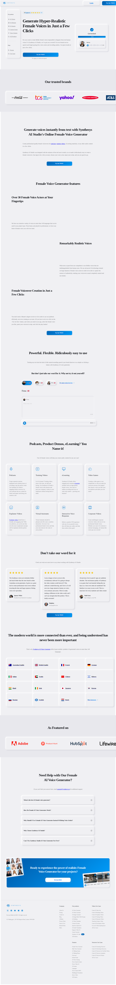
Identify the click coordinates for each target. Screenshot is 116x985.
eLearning (77, 483)
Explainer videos (13, 520)
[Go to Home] (9, 3)
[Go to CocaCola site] (20, 98)
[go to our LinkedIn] (22, 910)
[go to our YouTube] (15, 910)
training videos (61, 143)
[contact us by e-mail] (18, 910)
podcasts (53, 143)
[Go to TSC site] (43, 98)
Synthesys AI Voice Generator (41, 649)
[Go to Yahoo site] (67, 98)
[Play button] (24, 423)
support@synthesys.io (63, 789)
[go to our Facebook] (11, 910)
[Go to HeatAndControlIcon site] (90, 98)
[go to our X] (7, 910)
